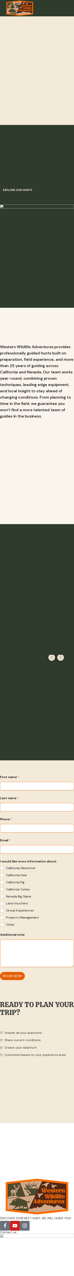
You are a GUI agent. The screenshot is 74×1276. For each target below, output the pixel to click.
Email (5, 840)
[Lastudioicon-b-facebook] (5, 1226)
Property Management (22, 918)
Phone (6, 819)
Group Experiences (20, 910)
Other (10, 925)
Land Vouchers (17, 903)
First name (9, 777)
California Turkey (18, 889)
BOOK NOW (12, 976)
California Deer (16, 875)
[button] (17, 190)
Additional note (12, 935)
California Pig (15, 882)
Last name (9, 798)
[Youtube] (15, 1226)
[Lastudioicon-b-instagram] (25, 1226)
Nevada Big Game (18, 896)
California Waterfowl (20, 868)
